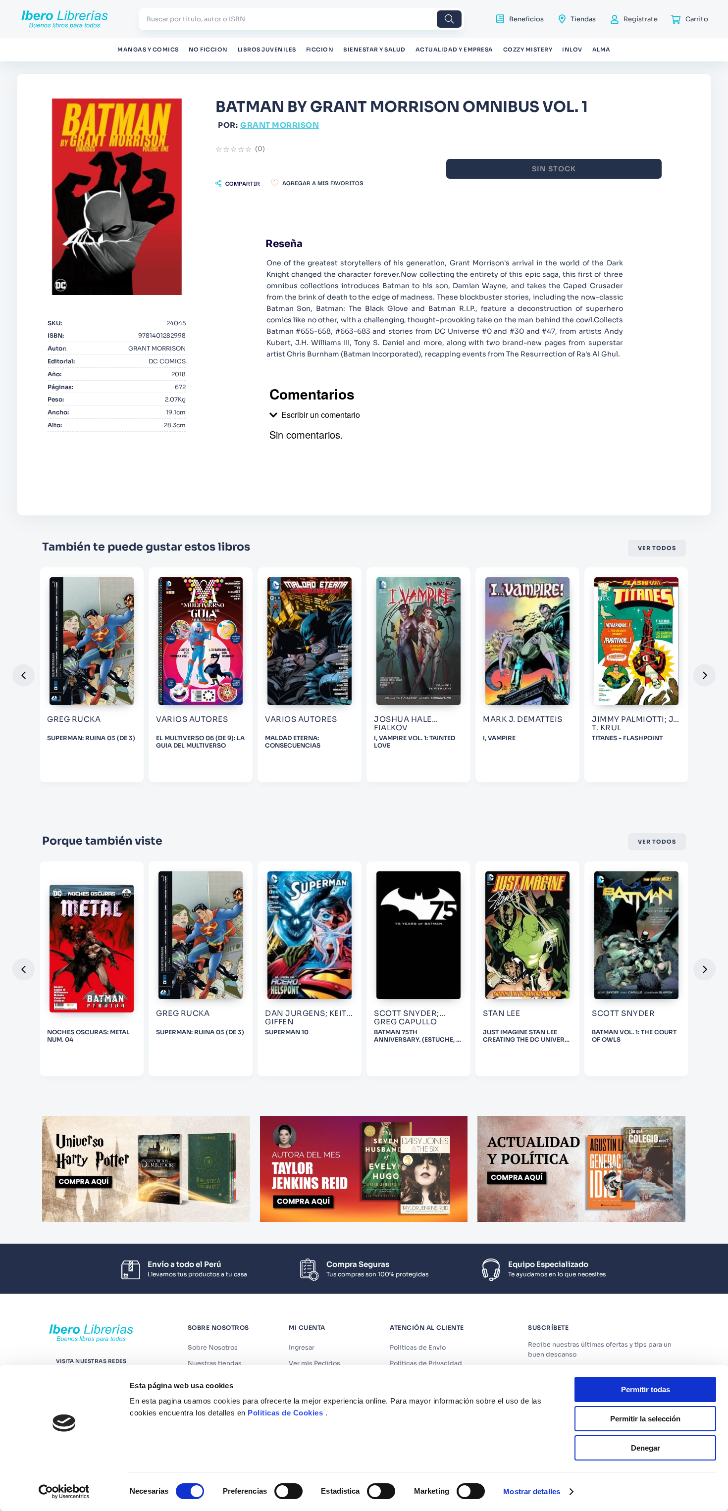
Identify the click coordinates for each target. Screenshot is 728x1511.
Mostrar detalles (531, 1491)
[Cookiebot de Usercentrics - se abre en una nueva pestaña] (64, 1491)
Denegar (645, 1448)
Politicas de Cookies (285, 1413)
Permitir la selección (645, 1418)
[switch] (288, 1491)
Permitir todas (645, 1389)
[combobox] (301, 19)
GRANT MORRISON (279, 125)
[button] (237, 183)
